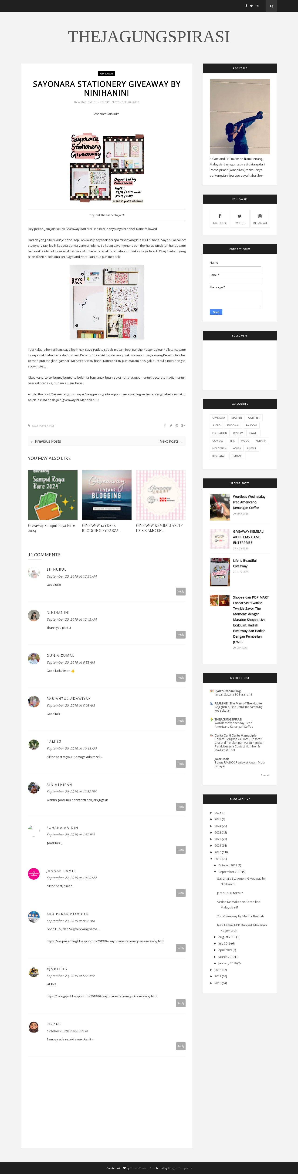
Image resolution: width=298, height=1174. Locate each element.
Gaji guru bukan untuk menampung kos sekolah (238, 709)
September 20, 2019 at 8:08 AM (71, 705)
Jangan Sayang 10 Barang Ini (233, 694)
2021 (218, 845)
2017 (218, 976)
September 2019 (229, 872)
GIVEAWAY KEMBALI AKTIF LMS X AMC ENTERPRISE (248, 537)
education (219, 432)
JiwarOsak (222, 759)
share (216, 425)
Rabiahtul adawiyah (69, 698)
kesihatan (219, 455)
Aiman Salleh (88, 102)
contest (254, 417)
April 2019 (225, 950)
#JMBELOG (57, 969)
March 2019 (226, 957)
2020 (218, 852)
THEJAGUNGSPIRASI (149, 36)
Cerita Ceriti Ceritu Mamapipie (236, 735)
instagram (260, 223)
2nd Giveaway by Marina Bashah (240, 916)
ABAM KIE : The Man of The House (238, 703)
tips (232, 440)
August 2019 (226, 937)
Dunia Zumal (60, 655)
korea (237, 448)
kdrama (261, 440)
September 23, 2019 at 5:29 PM (71, 976)
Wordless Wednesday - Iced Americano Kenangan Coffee (250, 502)
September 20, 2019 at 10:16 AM (72, 748)
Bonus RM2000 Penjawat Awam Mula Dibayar (240, 764)
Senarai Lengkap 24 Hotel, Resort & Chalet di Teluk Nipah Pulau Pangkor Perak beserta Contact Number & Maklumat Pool (239, 744)
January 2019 (227, 963)
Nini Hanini (94, 229)
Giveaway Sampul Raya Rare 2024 (51, 528)
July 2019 (224, 943)
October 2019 (227, 865)
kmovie (237, 455)
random (251, 425)
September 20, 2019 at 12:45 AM (72, 619)
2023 (218, 832)
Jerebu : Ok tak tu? (230, 893)
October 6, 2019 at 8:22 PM (67, 1031)
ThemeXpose (138, 1168)
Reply (181, 591)
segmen (236, 417)
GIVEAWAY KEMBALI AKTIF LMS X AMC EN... (159, 528)
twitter (239, 223)
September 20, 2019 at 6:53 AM (71, 662)
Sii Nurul (57, 569)
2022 (218, 839)
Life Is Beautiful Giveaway (245, 563)
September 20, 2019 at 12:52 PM (71, 791)
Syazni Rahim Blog (227, 691)
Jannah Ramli (61, 870)
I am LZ (54, 741)
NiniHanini (58, 612)
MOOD (245, 440)
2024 (218, 826)
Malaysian (219, 448)
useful (252, 448)
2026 (218, 813)
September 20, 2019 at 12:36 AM (72, 576)
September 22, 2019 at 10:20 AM (72, 877)
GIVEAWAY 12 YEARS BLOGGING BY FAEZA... (101, 528)
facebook (219, 223)
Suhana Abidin (62, 827)
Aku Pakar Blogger (68, 914)
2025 (218, 819)
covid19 (217, 440)
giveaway (106, 73)
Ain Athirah (59, 784)
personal (233, 425)
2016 (218, 983)
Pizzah (54, 1024)
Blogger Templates (180, 1168)
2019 (218, 859)
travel (253, 432)
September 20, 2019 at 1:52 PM (71, 834)
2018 (218, 970)
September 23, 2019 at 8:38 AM (71, 920)
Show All (265, 775)
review (238, 432)
